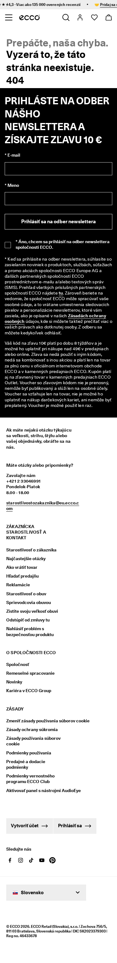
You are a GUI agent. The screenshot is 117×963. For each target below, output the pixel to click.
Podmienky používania (28, 752)
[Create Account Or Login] (80, 17)
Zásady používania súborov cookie (33, 741)
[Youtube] (42, 860)
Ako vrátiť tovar (21, 567)
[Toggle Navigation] (9, 17)
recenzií (70, 4)
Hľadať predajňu (22, 576)
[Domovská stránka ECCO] (29, 17)
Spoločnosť (17, 664)
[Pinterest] (52, 860)
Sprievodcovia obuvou (28, 602)
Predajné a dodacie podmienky (25, 764)
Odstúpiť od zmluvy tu (28, 619)
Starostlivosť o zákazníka (31, 549)
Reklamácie (18, 584)
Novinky (14, 681)
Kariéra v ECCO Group (28, 690)
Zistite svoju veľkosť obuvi (32, 611)
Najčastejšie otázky (26, 558)
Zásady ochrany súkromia (32, 729)
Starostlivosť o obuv (26, 593)
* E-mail (12, 155)
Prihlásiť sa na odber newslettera (58, 221)
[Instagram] (20, 860)
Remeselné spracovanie (30, 673)
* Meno (12, 185)
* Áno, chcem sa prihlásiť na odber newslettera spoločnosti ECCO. (63, 244)
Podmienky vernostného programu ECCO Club (30, 778)
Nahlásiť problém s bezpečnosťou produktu (30, 631)
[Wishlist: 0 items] (94, 17)
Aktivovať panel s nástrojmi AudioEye (36, 790)
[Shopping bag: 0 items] (108, 17)
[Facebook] (10, 860)
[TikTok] (31, 860)
